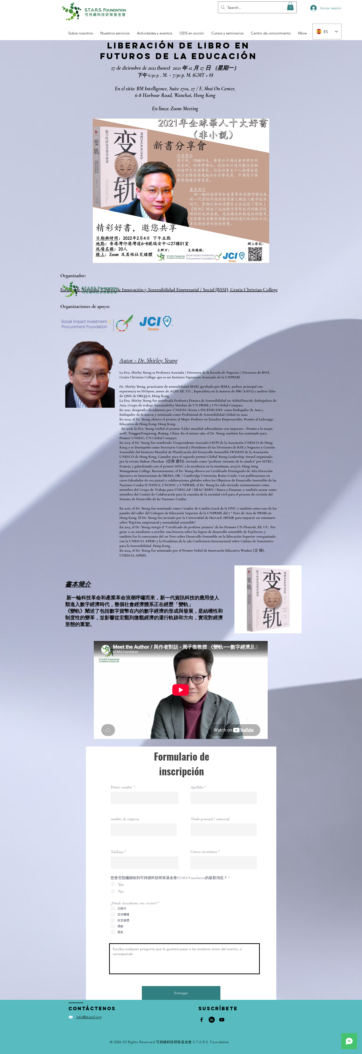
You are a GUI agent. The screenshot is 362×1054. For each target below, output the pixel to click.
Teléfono (117, 852)
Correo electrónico (204, 852)
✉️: (71, 1017)
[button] (290, 6)
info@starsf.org (89, 1017)
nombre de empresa (125, 819)
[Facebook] (201, 1020)
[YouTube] (222, 1020)
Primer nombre (121, 787)
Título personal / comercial (210, 819)
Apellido (197, 787)
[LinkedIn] (212, 1020)
